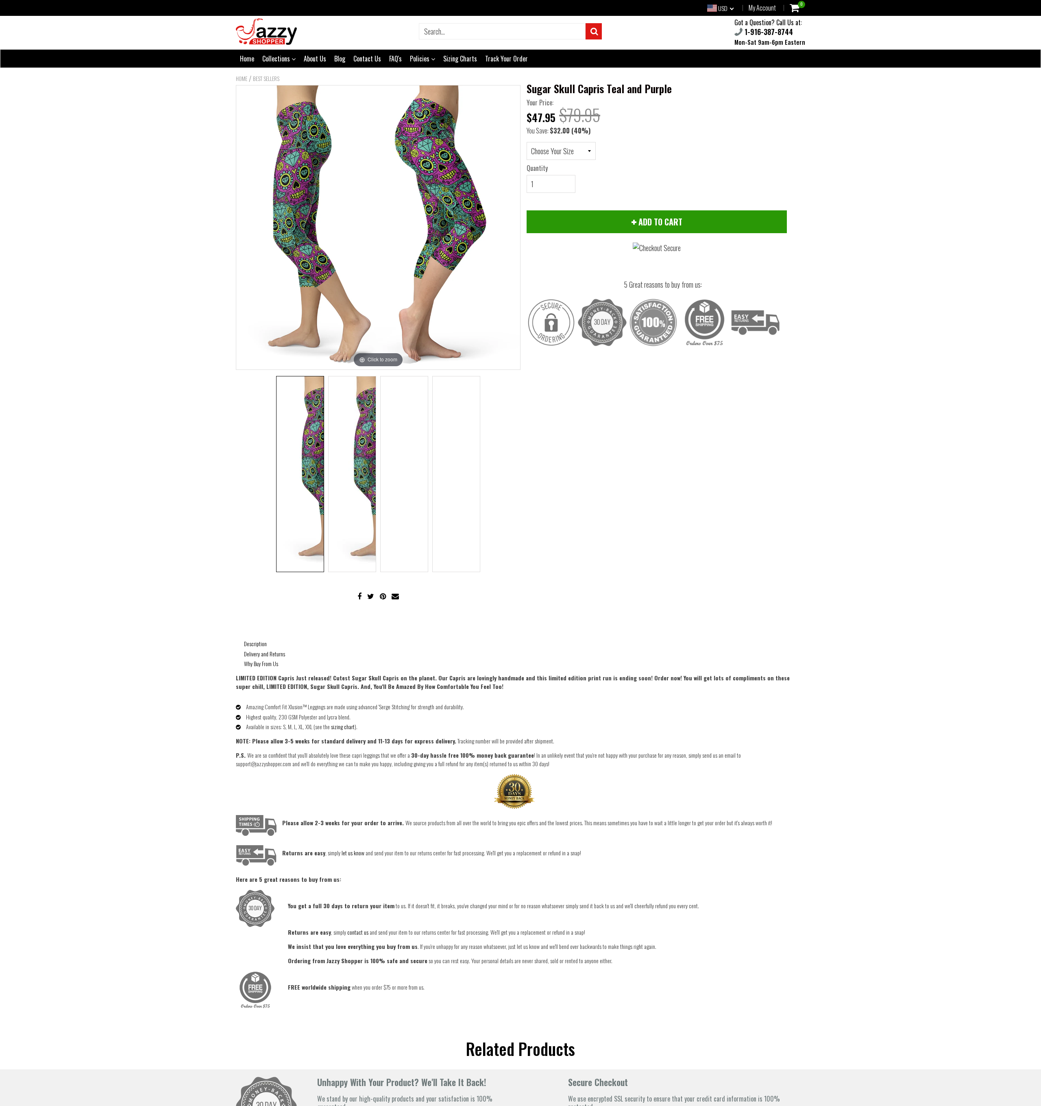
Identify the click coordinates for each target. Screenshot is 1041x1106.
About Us (315, 58)
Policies (420, 58)
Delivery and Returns (264, 653)
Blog (339, 58)
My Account (762, 8)
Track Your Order (506, 58)
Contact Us (367, 58)
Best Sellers (266, 78)
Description (255, 643)
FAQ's (395, 58)
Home (247, 58)
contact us (357, 932)
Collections (277, 58)
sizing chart (343, 726)
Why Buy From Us (261, 663)
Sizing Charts (460, 58)
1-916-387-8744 (768, 31)
